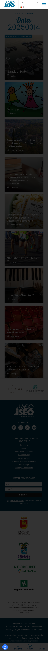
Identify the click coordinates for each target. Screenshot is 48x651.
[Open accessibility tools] (5, 647)
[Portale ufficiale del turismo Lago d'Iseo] (9, 5)
